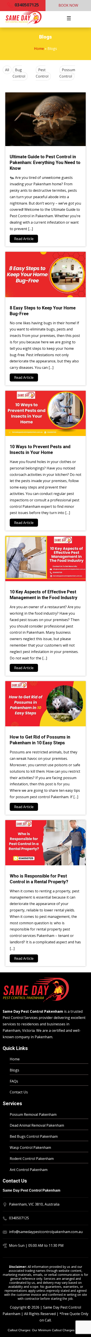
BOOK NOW (68, 5)
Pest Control (42, 73)
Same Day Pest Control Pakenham (33, 1011)
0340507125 (26, 5)
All (7, 69)
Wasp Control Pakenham (30, 1147)
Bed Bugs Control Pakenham (34, 1136)
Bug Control (19, 73)
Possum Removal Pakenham (33, 1114)
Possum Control (67, 73)
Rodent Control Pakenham (32, 1158)
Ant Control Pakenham (28, 1169)
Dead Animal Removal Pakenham (37, 1125)
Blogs (14, 1070)
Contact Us (19, 1092)
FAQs (14, 1081)
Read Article (24, 238)
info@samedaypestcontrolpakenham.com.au (46, 1231)
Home (39, 48)
